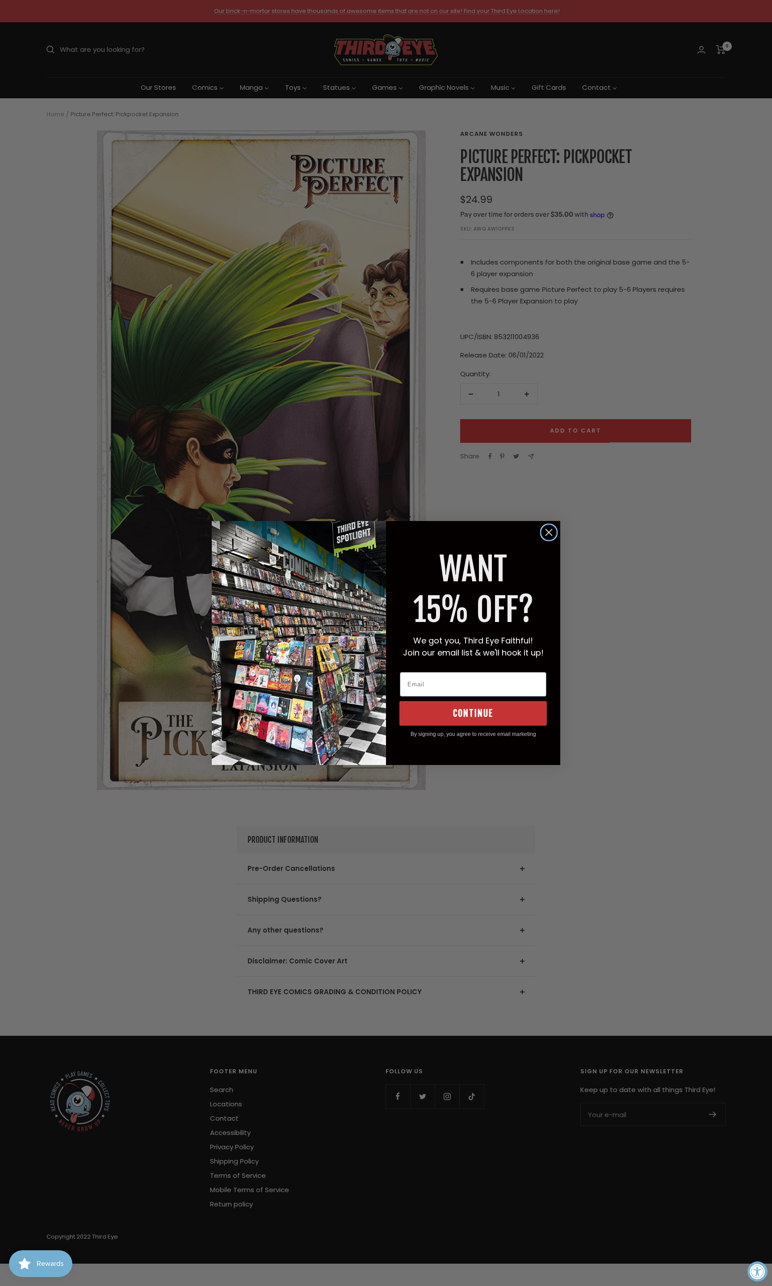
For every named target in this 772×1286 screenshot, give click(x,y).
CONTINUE (473, 713)
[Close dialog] (549, 532)
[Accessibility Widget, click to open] (757, 1271)
